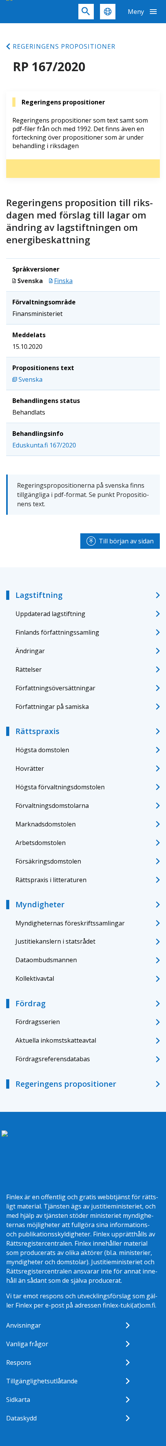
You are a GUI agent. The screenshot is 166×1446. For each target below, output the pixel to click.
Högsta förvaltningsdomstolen (60, 787)
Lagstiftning (39, 595)
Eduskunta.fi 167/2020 (44, 445)
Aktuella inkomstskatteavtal (55, 1040)
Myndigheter (39, 904)
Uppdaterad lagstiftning (50, 613)
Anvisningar (23, 1325)
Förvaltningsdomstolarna (52, 805)
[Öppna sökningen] (86, 11)
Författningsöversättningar (55, 688)
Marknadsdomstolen (45, 824)
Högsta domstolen (42, 750)
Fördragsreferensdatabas (52, 1059)
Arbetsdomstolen (40, 842)
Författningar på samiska (52, 706)
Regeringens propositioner (64, 46)
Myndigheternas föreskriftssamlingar (70, 923)
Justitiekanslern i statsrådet (55, 941)
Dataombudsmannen (46, 960)
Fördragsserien (37, 1021)
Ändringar (30, 651)
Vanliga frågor (27, 1344)
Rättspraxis (37, 731)
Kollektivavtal (34, 978)
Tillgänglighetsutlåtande (42, 1381)
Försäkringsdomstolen (48, 861)
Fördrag (30, 1003)
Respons (18, 1362)
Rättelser (28, 669)
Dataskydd (21, 1418)
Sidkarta (18, 1399)
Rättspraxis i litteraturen (50, 880)
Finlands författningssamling (57, 632)
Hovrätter (29, 768)
